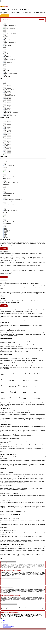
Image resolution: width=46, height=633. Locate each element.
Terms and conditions (7, 627)
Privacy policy (5, 625)
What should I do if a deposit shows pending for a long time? (11, 570)
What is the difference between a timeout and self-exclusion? (11, 595)
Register (6, 6)
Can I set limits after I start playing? (7, 587)
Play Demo (9, 85)
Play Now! (4, 15)
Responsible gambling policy (8, 626)
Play (5, 24)
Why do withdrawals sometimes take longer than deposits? (10, 578)
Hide (41, 19)
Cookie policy (5, 624)
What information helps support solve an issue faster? (9, 612)
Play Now (2, 631)
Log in (2, 6)
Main (4, 620)
